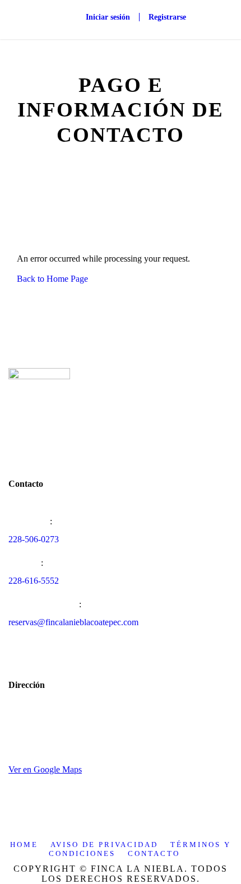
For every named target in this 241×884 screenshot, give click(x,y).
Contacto (154, 853)
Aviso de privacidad (104, 844)
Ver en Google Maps (45, 769)
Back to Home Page (52, 278)
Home (24, 844)
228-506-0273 (33, 539)
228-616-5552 (33, 580)
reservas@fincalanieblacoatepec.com (73, 622)
